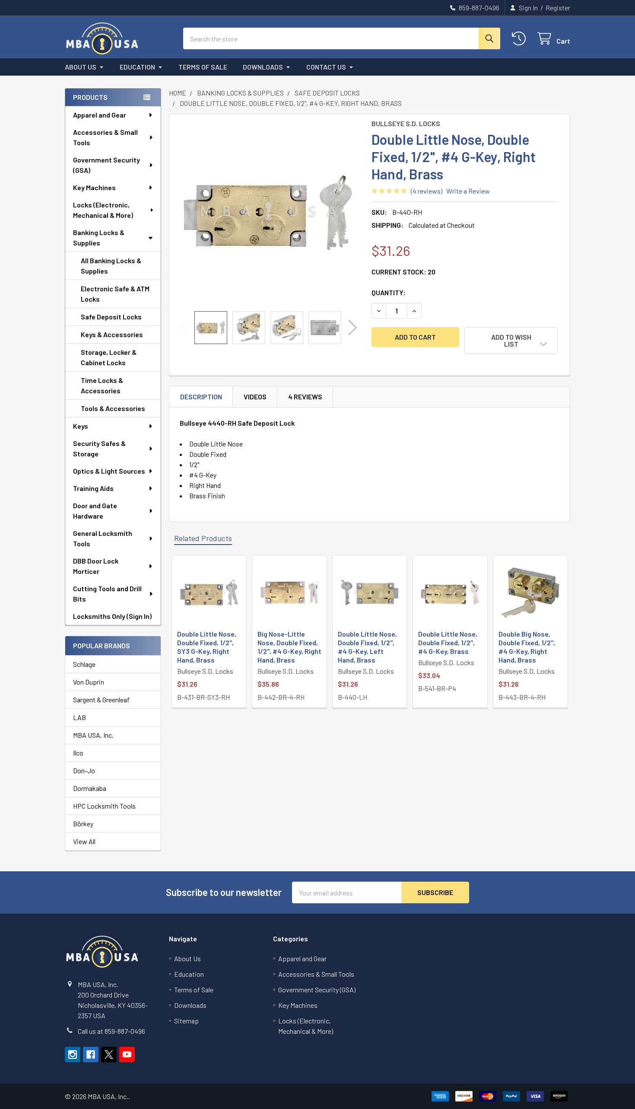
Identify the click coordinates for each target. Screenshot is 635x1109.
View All (84, 841)
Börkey (83, 823)
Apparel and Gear (99, 115)
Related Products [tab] (203, 538)
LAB (79, 717)
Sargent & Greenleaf (101, 699)
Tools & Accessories (113, 408)
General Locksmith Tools (102, 538)
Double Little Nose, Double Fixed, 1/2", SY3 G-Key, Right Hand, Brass (206, 647)
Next (352, 328)
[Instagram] (72, 1054)
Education (137, 67)
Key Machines (94, 187)
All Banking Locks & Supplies (111, 265)
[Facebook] (90, 1054)
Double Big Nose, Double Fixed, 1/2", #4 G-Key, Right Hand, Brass (526, 647)
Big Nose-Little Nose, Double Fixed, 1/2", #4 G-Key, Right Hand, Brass (289, 647)
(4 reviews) (426, 191)
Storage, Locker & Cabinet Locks (109, 357)
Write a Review (468, 191)
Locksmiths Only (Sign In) (112, 616)
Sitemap (186, 1021)
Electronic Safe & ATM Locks (115, 293)
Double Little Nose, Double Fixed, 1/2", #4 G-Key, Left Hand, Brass (367, 647)
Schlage (84, 664)
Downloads (263, 67)
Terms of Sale (202, 67)
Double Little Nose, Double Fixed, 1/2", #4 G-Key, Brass (447, 642)
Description (201, 396)
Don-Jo (84, 770)
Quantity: (388, 292)
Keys (80, 426)
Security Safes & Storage (99, 448)
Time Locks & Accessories (102, 385)
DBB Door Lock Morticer (95, 566)
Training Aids (93, 488)
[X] (109, 1054)
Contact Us (326, 67)
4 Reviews (305, 396)
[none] (268, 212)
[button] (511, 340)
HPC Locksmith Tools (104, 806)
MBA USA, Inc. (93, 735)
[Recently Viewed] (521, 38)
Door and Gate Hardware (95, 510)
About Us (80, 67)
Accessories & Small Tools (105, 137)
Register (558, 7)
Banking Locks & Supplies (98, 237)
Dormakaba (89, 788)
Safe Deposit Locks (111, 316)
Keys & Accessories (112, 334)
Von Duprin (88, 682)
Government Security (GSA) (106, 165)
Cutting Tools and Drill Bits (107, 593)
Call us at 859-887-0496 (111, 1031)
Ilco (78, 753)
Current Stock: (403, 272)
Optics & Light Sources (109, 471)
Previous (183, 328)
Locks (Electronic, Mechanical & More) (103, 210)
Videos (255, 396)
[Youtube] (127, 1054)
